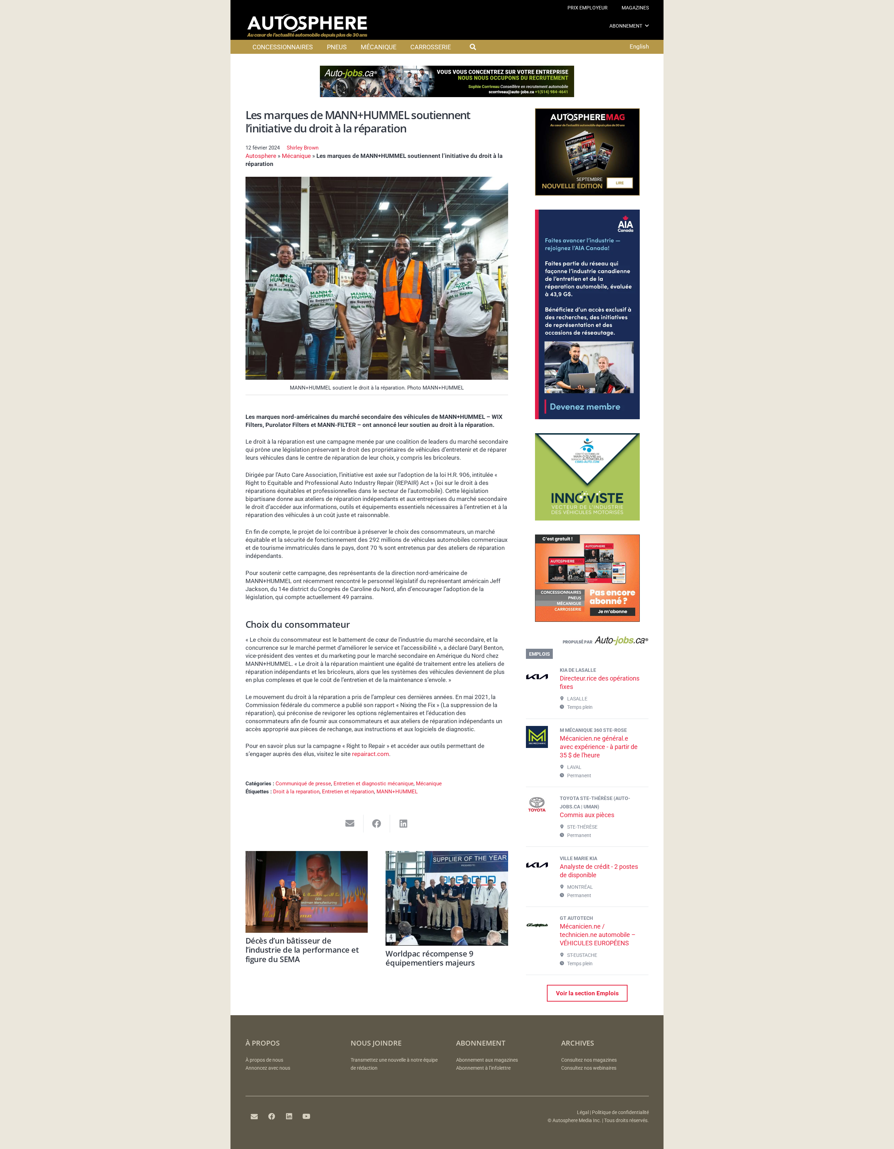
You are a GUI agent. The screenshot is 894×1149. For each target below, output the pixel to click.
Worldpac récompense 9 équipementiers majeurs (430, 958)
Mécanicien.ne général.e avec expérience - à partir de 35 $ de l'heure (599, 747)
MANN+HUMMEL (397, 791)
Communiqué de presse (303, 783)
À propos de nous (264, 1060)
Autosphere (261, 155)
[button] (647, 26)
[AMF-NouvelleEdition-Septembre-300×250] (587, 193)
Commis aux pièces (587, 815)
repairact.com (370, 753)
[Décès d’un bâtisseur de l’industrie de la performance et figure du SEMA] (307, 892)
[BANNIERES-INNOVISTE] (587, 518)
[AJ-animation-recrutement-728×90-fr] (447, 95)
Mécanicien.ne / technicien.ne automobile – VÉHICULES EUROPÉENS (598, 935)
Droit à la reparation (296, 791)
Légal (583, 1112)
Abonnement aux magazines (487, 1060)
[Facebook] (271, 1116)
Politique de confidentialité (620, 1112)
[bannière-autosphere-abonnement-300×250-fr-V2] (587, 619)
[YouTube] (306, 1116)
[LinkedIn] (289, 1116)
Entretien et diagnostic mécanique (373, 783)
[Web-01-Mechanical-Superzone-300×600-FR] (587, 417)
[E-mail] (254, 1116)
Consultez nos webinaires (588, 1068)
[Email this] (350, 823)
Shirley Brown (302, 148)
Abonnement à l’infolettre (483, 1068)
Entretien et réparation (348, 791)
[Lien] (587, 642)
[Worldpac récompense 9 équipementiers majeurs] (447, 898)
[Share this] (377, 823)
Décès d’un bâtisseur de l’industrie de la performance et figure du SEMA (302, 949)
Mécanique (296, 155)
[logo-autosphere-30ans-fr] (307, 26)
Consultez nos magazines (589, 1060)
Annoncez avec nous (268, 1068)
